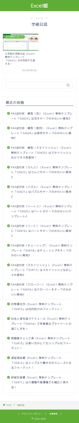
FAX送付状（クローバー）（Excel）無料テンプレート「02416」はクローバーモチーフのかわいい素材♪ (42, 289)
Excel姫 (39, 5)
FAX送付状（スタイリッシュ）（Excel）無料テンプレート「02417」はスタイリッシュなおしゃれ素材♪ (42, 270)
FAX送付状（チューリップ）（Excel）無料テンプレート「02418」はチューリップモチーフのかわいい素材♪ (42, 250)
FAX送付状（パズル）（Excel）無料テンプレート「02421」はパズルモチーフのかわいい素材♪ (42, 191)
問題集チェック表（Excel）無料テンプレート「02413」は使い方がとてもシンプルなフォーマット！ (41, 343)
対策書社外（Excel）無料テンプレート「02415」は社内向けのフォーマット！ (37, 306)
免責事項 (53, 413)
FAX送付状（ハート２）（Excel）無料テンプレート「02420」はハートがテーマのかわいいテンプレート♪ (42, 211)
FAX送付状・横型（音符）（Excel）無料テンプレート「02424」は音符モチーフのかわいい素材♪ (42, 133)
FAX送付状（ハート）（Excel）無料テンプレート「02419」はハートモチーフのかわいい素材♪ (42, 230)
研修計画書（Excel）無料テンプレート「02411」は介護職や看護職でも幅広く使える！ (40, 382)
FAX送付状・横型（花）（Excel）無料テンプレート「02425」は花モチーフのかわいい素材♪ (42, 116)
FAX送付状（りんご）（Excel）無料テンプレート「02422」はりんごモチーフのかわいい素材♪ (42, 172)
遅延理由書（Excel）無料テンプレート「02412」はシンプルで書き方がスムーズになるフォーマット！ (41, 362)
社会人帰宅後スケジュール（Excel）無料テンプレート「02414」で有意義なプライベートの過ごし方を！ (41, 323)
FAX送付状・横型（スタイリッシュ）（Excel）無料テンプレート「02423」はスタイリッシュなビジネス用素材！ (42, 152)
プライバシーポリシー (32, 413)
